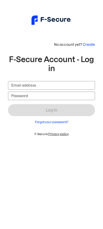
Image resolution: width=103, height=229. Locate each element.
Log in (51, 110)
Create (89, 45)
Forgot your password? (51, 122)
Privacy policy (58, 134)
